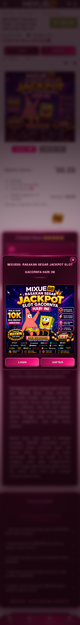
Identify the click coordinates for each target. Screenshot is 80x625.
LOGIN (22, 362)
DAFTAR (57, 362)
